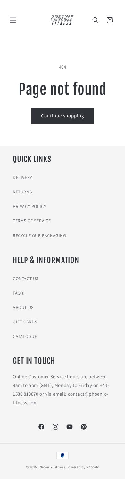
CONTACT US (25, 278)
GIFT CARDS (25, 322)
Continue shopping (62, 116)
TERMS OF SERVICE (32, 221)
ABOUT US (23, 307)
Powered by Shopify (82, 467)
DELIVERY (22, 177)
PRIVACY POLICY (29, 206)
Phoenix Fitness (52, 467)
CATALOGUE (25, 336)
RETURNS (22, 192)
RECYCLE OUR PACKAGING (39, 235)
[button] (13, 20)
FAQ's (18, 293)
